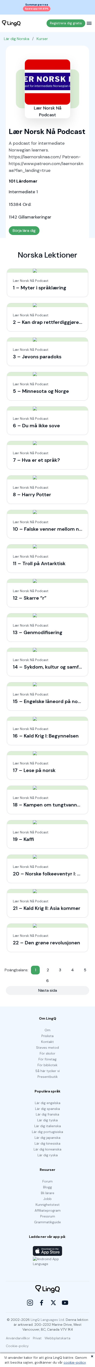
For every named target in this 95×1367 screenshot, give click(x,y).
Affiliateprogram (48, 1210)
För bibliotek (47, 1065)
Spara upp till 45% (36, 8)
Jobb (47, 1199)
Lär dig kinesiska (47, 1143)
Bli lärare (47, 1193)
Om (47, 1030)
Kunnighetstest (48, 1204)
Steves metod (47, 1047)
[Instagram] (30, 1302)
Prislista (47, 1036)
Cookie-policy (17, 1346)
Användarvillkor (18, 1338)
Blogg (47, 1187)
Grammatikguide (47, 1222)
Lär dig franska (47, 1114)
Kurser (42, 38)
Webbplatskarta (57, 1338)
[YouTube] (65, 1302)
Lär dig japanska (47, 1137)
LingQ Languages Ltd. (48, 1319)
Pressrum (47, 1216)
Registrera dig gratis (66, 23)
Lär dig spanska (47, 1109)
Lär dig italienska (47, 1126)
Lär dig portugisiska (47, 1132)
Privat (37, 1338)
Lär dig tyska (47, 1120)
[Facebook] (42, 1302)
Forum (47, 1181)
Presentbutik (48, 1076)
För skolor (47, 1053)
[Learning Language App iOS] (47, 1251)
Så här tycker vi (47, 1071)
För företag (47, 1059)
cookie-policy (75, 1362)
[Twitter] (53, 1302)
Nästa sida (47, 990)
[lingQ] (11, 23)
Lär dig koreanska (47, 1149)
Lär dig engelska (47, 1103)
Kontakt (47, 1042)
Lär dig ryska (48, 1155)
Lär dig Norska (16, 38)
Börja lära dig (24, 230)
